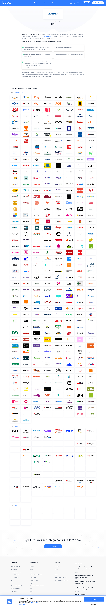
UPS (31, 588)
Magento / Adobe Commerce (37, 585)
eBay (31, 569)
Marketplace (18, 92)
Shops (16, 426)
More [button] (53, 3)
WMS (16, 505)
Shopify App (33, 577)
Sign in (87, 3)
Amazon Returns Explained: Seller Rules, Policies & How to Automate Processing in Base (84, 569)
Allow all (94, 599)
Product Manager (15, 574)
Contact (57, 566)
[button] (75, 3)
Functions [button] (17, 3)
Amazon (32, 566)
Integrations (37, 3)
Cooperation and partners (61, 580)
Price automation (15, 577)
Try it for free (96, 3)
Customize (93, 604)
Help (56, 569)
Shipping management (16, 585)
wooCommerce (34, 580)
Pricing (46, 3)
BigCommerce (33, 583)
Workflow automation (16, 588)
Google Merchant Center (36, 574)
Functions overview (15, 566)
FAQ (56, 572)
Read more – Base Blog (80, 594)
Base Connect (14, 591)
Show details (22, 604)
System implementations (61, 577)
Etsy (31, 572)
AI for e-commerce (15, 594)
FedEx (31, 591)
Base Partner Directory (60, 583)
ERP (12, 583)
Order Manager (47, 36)
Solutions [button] (27, 3)
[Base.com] (7, 3)
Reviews (57, 574)
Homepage (48, 21)
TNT (31, 594)
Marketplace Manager (16, 572)
